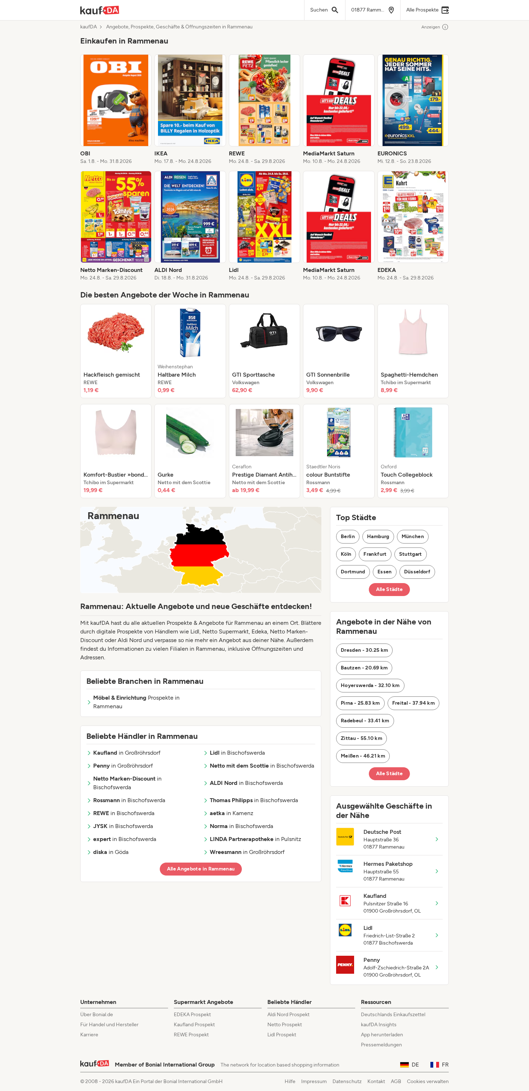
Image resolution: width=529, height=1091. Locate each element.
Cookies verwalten (428, 1081)
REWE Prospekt (191, 1035)
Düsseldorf (417, 572)
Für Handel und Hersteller (109, 1025)
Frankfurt (374, 554)
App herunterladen (382, 1035)
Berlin (348, 536)
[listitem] (116, 109)
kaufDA (88, 26)
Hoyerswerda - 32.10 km (370, 685)
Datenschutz (347, 1081)
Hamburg (378, 536)
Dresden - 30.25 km (364, 650)
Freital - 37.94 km (413, 703)
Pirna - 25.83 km (360, 703)
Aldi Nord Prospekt (288, 1015)
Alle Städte (389, 589)
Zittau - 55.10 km (361, 738)
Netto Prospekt (284, 1025)
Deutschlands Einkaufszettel (393, 1015)
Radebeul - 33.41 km (365, 721)
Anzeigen (430, 26)
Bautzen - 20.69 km (364, 668)
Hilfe (290, 1081)
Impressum (314, 1081)
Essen (384, 572)
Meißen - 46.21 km (363, 756)
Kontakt (376, 1081)
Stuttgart (410, 554)
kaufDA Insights (379, 1025)
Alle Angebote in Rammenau (201, 869)
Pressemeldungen (381, 1045)
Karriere (89, 1035)
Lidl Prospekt (281, 1035)
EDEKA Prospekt (192, 1015)
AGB (396, 1081)
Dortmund (353, 572)
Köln (346, 554)
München (413, 536)
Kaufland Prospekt (194, 1025)
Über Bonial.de (96, 1015)
